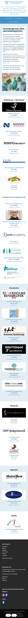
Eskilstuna (4, 546)
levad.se (14, 459)
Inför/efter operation (6, 10)
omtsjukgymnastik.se (14, 441)
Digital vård (6, 8)
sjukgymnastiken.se (14, 505)
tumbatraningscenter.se (14, 395)
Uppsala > (4, 580)
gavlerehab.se (14, 533)
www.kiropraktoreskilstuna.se (14, 261)
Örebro (4, 553)
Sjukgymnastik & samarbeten (18, 12)
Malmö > (4, 578)
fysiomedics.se (14, 423)
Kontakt (16, 14)
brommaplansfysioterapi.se (14, 341)
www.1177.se (6, 63)
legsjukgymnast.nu (14, 153)
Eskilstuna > (5, 577)
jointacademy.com (14, 243)
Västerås (4, 555)
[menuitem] (9, 18)
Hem (2, 7)
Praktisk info (6, 12)
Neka (14, 615)
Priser (11, 14)
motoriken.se (14, 487)
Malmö (4, 548)
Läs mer (20, 615)
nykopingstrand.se (14, 207)
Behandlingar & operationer (17, 8)
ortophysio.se (14, 189)
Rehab (25, 10)
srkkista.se (14, 305)
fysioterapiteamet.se (14, 377)
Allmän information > (7, 558)
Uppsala (4, 550)
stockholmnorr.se (14, 323)
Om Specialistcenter (9, 7)
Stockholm (5, 552)
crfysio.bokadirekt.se (14, 227)
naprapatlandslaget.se (14, 135)
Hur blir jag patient (21, 7)
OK (8, 615)
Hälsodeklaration (17, 10)
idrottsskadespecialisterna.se (14, 359)
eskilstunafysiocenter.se (14, 117)
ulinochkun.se (14, 171)
